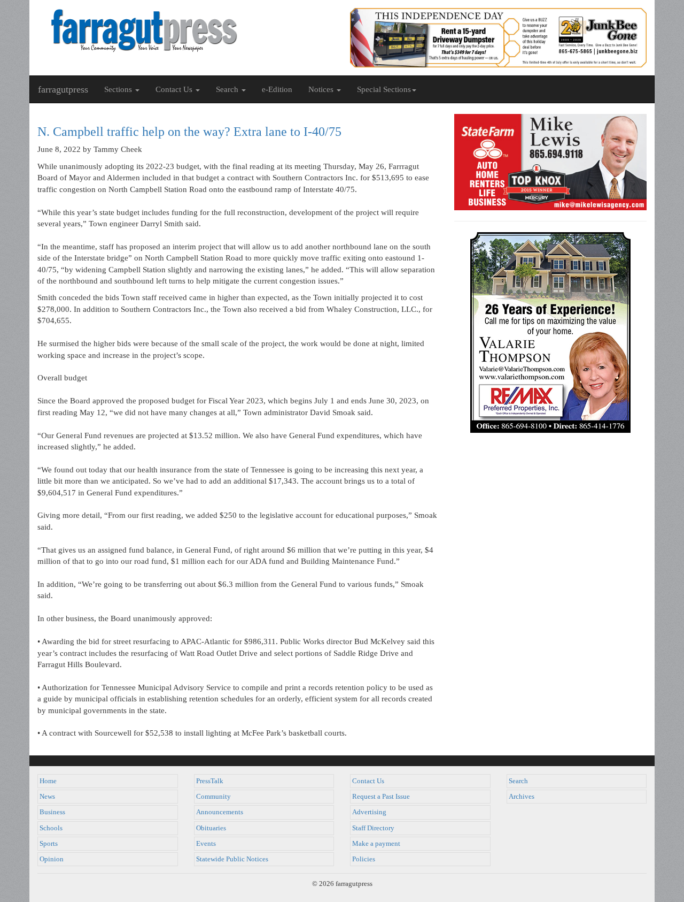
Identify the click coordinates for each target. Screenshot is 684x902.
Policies (363, 859)
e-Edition (277, 89)
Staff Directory (373, 828)
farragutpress (63, 89)
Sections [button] (119, 89)
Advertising (369, 812)
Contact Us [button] (175, 89)
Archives (521, 796)
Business (52, 812)
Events (206, 843)
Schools (51, 828)
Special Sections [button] (384, 89)
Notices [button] (322, 89)
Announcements (219, 812)
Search (518, 781)
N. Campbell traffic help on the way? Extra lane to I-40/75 (189, 132)
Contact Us (368, 781)
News (47, 796)
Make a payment (376, 843)
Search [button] (228, 89)
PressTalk (209, 781)
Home (48, 781)
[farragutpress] (185, 30)
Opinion (52, 859)
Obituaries (211, 828)
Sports (49, 843)
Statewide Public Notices (232, 859)
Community (213, 796)
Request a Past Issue (381, 796)
